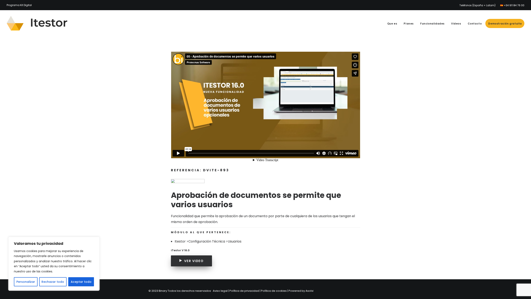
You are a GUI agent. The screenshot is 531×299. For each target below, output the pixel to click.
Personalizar (25, 282)
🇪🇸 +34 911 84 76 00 (512, 5)
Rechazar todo (52, 282)
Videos (456, 23)
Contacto (475, 23)
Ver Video (194, 261)
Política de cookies (274, 291)
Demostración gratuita (505, 23)
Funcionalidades (432, 23)
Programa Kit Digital (19, 5)
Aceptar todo (81, 282)
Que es (392, 23)
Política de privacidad (244, 291)
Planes (409, 23)
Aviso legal (220, 291)
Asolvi (309, 291)
